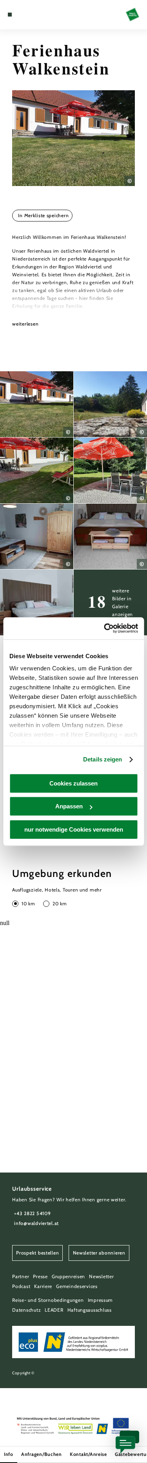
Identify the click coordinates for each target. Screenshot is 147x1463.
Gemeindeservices (77, 1286)
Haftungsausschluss (89, 1310)
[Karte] (22, 15)
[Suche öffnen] (34, 15)
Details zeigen (102, 759)
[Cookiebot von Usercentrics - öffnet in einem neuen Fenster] (104, 628)
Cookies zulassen (73, 783)
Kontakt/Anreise (88, 1454)
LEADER (54, 1310)
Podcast (21, 1286)
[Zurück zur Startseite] (132, 14)
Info (8, 1454)
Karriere (43, 1286)
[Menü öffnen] (10, 15)
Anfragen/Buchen (41, 1454)
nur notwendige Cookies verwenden (73, 829)
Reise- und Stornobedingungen (47, 1300)
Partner (20, 1276)
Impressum (100, 1300)
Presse (40, 1276)
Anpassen (69, 806)
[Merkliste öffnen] (27, 15)
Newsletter (101, 1276)
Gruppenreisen (68, 1276)
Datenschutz (26, 1310)
